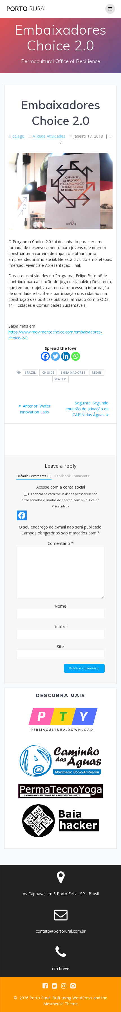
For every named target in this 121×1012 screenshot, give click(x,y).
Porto (26, 9)
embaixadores (73, 373)
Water (60, 379)
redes (97, 373)
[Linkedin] (65, 356)
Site (60, 646)
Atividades (56, 136)
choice (48, 373)
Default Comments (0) (33, 476)
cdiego (18, 136)
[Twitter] (55, 356)
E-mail (60, 626)
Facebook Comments (72, 476)
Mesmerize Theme (60, 1003)
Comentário (60, 543)
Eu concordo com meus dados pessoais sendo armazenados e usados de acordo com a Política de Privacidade (60, 500)
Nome (60, 606)
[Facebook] (45, 356)
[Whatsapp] (75, 356)
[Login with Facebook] (22, 515)
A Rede (39, 136)
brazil (30, 373)
